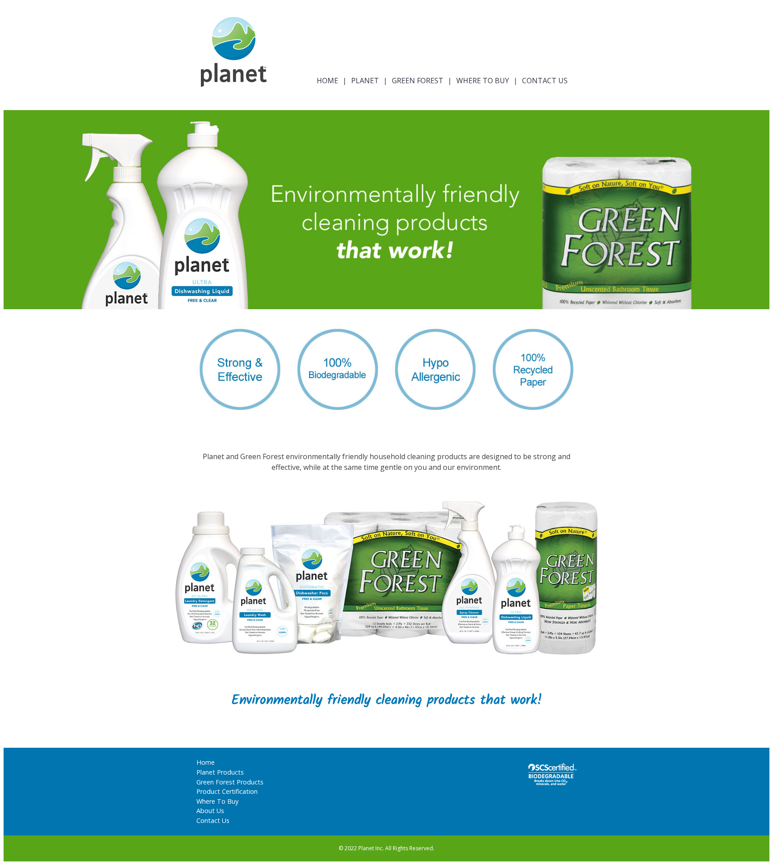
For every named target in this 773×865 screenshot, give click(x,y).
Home (205, 762)
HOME (327, 80)
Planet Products (220, 772)
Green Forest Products (229, 782)
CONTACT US (545, 80)
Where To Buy (217, 801)
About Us (210, 810)
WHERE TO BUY (482, 80)
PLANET (365, 80)
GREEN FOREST (417, 80)
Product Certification (227, 791)
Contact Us (212, 820)
